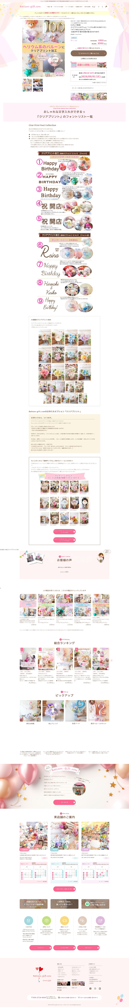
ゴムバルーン (75, 973)
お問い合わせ (92, 973)
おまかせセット (61, 976)
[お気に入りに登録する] (35, 615)
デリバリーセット (75, 969)
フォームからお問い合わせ (88, 997)
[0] (105, 6)
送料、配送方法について (94, 969)
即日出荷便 (30, 723)
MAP (44, 858)
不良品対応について (93, 971)
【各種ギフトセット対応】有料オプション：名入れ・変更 (56, 16)
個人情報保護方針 (93, 979)
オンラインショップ (30, 929)
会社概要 (91, 977)
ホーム (21, 16)
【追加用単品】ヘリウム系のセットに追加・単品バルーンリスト (34, 16)
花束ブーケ (76, 723)
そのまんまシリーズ (76, 967)
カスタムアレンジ (76, 974)
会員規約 (91, 983)
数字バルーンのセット (99, 723)
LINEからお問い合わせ (67, 997)
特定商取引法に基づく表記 (95, 981)
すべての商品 (25, 630)
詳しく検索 (95, 7)
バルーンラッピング (62, 974)
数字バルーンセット (76, 971)
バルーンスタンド (61, 973)
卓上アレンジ (53, 723)
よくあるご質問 (92, 967)
